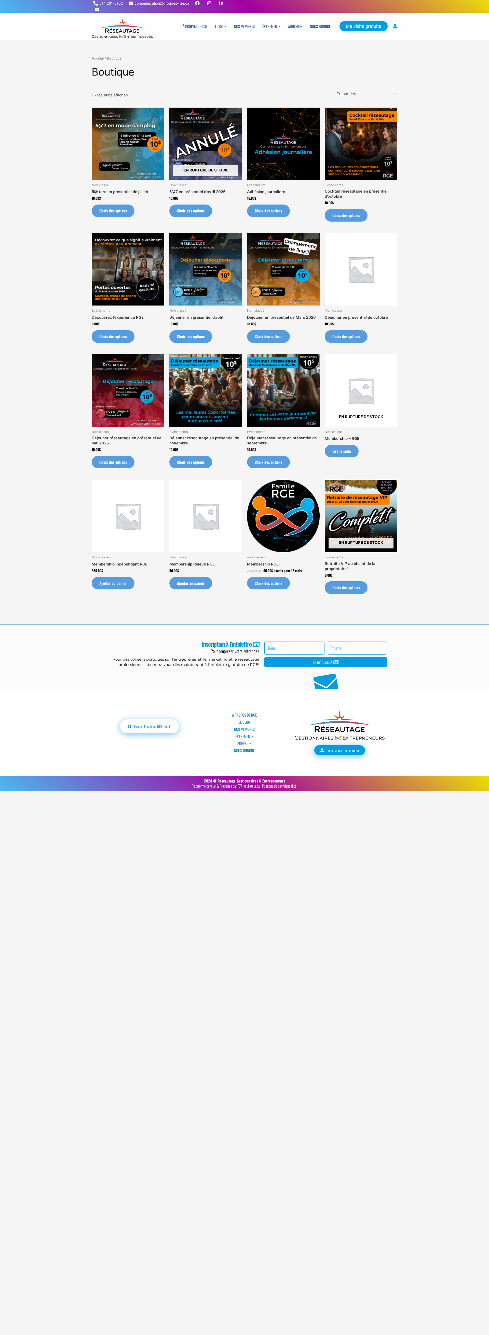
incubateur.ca (251, 786)
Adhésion (295, 26)
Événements (271, 26)
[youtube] (97, 9)
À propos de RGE (195, 26)
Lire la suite (341, 451)
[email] (222, 3)
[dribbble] (210, 3)
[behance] (198, 3)
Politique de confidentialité (280, 786)
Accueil (98, 58)
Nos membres (244, 26)
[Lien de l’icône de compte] (395, 26)
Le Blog (220, 26)
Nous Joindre (320, 26)
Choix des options (113, 210)
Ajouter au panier (113, 583)
